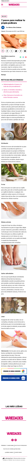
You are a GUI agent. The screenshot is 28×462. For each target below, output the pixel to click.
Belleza (4, 16)
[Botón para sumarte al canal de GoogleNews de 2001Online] (14, 378)
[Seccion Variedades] (14, 419)
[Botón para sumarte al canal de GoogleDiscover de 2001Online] (14, 371)
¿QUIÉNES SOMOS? (9, 452)
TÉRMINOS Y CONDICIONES (7, 445)
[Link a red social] (12, 440)
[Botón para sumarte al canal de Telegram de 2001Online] (23, 57)
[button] (7, 51)
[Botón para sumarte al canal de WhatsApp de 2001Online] (20, 57)
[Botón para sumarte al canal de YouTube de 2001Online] (26, 57)
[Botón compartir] (2, 51)
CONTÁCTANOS (18, 452)
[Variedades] (14, 5)
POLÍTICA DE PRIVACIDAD (21, 445)
